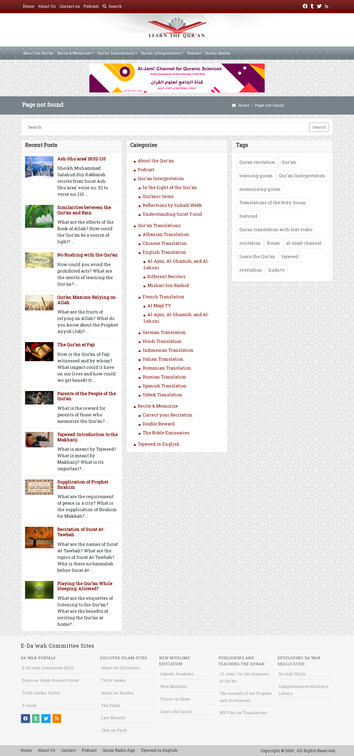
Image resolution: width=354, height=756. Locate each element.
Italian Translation (163, 359)
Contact (68, 750)
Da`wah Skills (292, 673)
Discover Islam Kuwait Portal (50, 680)
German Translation (164, 332)
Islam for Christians (120, 667)
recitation (250, 243)
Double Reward (159, 424)
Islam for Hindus (117, 692)
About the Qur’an (38, 53)
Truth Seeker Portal (41, 692)
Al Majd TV (159, 305)
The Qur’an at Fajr (76, 344)
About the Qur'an (156, 160)
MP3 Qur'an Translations (243, 712)
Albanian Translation (166, 234)
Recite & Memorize (74, 53)
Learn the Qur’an (257, 256)
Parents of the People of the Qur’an (86, 396)
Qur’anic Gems (158, 196)
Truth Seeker (113, 680)
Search (115, 6)
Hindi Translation (162, 341)
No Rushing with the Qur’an (87, 255)
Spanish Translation (165, 386)
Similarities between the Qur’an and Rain (84, 209)
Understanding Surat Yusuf (172, 214)
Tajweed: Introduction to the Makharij (87, 437)
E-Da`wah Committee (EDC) (47, 667)
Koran (273, 243)
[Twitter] (320, 5)
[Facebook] (306, 5)
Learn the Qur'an (176, 711)
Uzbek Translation (162, 395)
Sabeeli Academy (177, 673)
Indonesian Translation (168, 350)
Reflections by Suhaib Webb (172, 205)
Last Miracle (113, 717)
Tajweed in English (159, 444)
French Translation (163, 297)
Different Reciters (166, 276)
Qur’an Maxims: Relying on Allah (86, 299)
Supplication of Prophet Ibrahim (82, 484)
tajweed (290, 256)
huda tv (276, 270)
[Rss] (327, 5)
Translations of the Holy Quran (272, 202)
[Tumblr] (313, 5)
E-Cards (29, 705)
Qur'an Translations (159, 225)
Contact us (69, 6)
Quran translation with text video (275, 229)
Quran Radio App (119, 750)
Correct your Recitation (168, 415)
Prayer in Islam (175, 698)
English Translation (164, 252)
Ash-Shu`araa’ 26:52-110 (81, 159)
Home (28, 6)
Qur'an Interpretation (161, 178)
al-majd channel (304, 243)
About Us (47, 6)
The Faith (110, 705)
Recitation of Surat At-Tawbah (81, 531)
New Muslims (173, 686)
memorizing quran (260, 189)
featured (248, 216)
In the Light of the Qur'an (170, 187)
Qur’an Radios (217, 53)
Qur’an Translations (116, 53)
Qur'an (289, 162)
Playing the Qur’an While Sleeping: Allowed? (84, 586)
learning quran (256, 175)
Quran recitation (257, 162)
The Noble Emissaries (166, 433)
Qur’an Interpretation (161, 53)
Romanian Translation (167, 368)
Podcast (91, 6)
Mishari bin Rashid (168, 285)
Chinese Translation (165, 243)
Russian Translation (164, 377)
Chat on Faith (114, 730)
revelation (250, 270)
